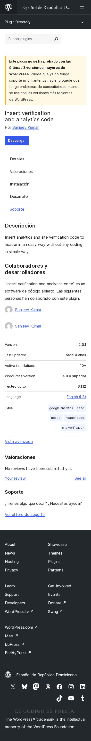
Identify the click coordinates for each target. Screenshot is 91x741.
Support (12, 594)
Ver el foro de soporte (25, 514)
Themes (55, 553)
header (56, 418)
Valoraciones (21, 171)
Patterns (55, 570)
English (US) (76, 397)
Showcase (57, 544)
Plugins (54, 561)
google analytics (61, 408)
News (10, 553)
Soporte (17, 209)
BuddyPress (18, 652)
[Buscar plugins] (56, 39)
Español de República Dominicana (46, 674)
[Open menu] (83, 7)
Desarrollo (19, 196)
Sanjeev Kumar (25, 127)
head (80, 408)
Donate (57, 602)
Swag (55, 611)
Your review (15, 478)
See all (80, 478)
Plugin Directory (18, 22)
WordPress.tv (19, 611)
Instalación (19, 184)
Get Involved (59, 586)
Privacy (11, 570)
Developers (15, 602)
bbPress (15, 644)
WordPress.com (21, 627)
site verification (73, 427)
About (10, 544)
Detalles (17, 159)
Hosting (12, 561)
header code (75, 418)
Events (54, 594)
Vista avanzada (19, 441)
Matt (11, 636)
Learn (10, 586)
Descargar (17, 140)
